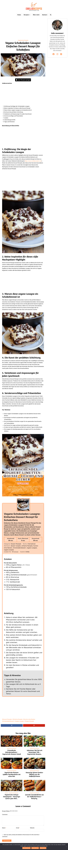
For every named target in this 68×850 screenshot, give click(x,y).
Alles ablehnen (35, 848)
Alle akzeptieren (26, 848)
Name (4, 828)
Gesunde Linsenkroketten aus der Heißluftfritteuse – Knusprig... (34, 796)
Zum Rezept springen (23, 80)
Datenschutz (43, 848)
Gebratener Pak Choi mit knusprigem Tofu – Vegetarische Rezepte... (34, 752)
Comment (4, 814)
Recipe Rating (5, 811)
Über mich (36, 14)
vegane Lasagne (19, 721)
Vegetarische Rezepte (23, 40)
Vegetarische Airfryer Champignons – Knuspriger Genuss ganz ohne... (11, 796)
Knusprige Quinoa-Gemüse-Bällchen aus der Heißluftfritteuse (34, 774)
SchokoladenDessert (8, 721)
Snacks (6, 792)
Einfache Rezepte (18, 719)
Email (18, 828)
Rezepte (26, 14)
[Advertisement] (23, 28)
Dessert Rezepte (7, 719)
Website (32, 828)
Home (19, 14)
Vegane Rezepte (29, 721)
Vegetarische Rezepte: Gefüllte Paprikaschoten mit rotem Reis (11, 774)
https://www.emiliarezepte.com (33, 161)
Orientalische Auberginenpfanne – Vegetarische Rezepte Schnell (11, 752)
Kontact (44, 14)
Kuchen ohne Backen (29, 719)
